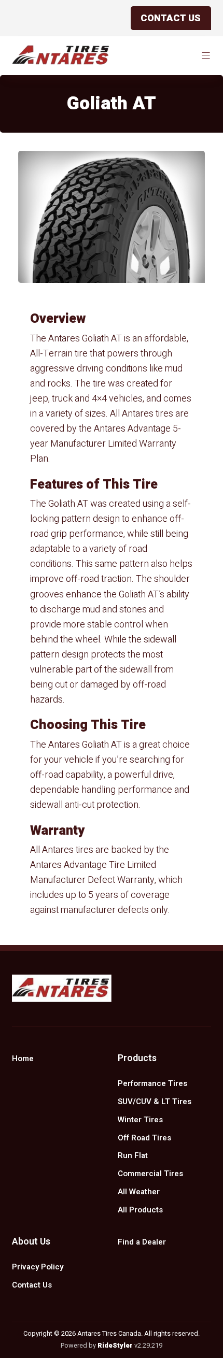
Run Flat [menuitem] (133, 1155)
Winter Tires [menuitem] (140, 1119)
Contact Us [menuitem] (32, 1285)
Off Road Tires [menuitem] (144, 1137)
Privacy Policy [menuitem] (37, 1267)
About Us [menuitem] (31, 1242)
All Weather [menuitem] (139, 1191)
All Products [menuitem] (140, 1210)
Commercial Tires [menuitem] (150, 1173)
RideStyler (115, 1345)
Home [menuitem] (23, 1058)
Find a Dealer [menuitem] (142, 1242)
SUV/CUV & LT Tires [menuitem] (154, 1101)
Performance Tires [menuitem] (152, 1083)
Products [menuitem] (137, 1058)
